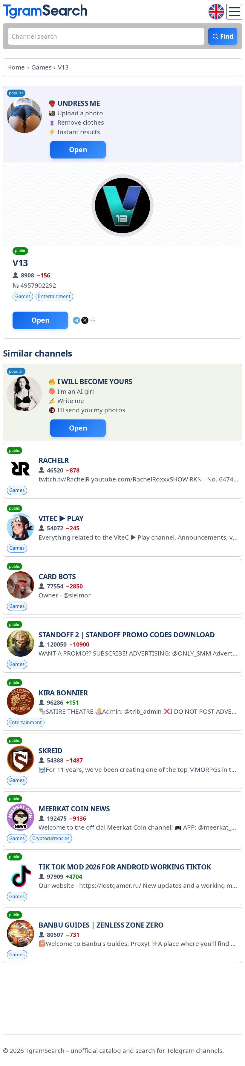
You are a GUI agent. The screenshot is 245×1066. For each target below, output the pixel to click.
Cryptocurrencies (50, 838)
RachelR (53, 460)
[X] (84, 320)
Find (226, 36)
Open (40, 320)
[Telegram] (76, 320)
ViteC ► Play (61, 518)
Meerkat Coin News (74, 808)
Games (22, 296)
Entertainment (54, 296)
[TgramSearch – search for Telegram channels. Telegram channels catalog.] (45, 11)
